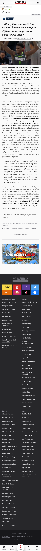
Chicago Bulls (7, 428)
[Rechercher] (2, 2)
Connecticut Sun (28, 425)
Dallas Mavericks (8, 435)
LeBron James (27, 306)
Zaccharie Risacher (29, 378)
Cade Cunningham (28, 399)
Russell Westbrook (28, 361)
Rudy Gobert (26, 313)
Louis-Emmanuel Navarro (24, 39)
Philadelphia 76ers (9, 497)
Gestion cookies (25, 540)
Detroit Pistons (7, 443)
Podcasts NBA (7, 333)
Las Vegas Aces (27, 439)
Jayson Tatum (27, 358)
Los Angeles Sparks (29, 443)
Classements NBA (8, 309)
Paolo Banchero (27, 403)
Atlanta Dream (27, 417)
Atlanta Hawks (7, 414)
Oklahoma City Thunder (7, 488)
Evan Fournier (27, 347)
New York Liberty (28, 450)
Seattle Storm (27, 457)
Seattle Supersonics (9, 514)
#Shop (7, 287)
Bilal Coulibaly (27, 381)
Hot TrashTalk (27, 223)
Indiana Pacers (7, 453)
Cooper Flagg (27, 406)
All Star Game (9, 223)
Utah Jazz (5, 522)
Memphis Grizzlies (9, 464)
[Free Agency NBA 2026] (20, 254)
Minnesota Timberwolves (7, 476)
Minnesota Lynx (28, 446)
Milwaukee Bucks (8, 471)
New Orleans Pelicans (10, 480)
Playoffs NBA (7, 316)
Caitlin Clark (26, 414)
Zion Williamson (28, 351)
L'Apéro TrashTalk (9, 336)
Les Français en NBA (9, 302)
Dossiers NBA (7, 320)
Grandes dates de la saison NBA (9, 341)
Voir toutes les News (20, 235)
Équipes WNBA (27, 468)
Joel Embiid (26, 392)
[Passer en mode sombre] (38, 2)
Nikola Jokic (26, 338)
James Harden (27, 334)
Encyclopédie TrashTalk (7, 325)
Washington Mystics (29, 460)
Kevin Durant (26, 316)
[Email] (32, 39)
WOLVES (8, 228)
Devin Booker (27, 354)
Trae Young (26, 365)
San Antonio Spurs (9, 511)
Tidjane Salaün (27, 388)
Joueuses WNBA (27, 471)
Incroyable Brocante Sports (9, 346)
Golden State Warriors (10, 446)
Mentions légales (16, 540)
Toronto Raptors (8, 518)
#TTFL (7, 293)
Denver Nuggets (8, 439)
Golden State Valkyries (30, 432)
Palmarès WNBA (28, 464)
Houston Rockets (8, 450)
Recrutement (30, 536)
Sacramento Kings (8, 507)
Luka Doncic (26, 327)
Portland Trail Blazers (10, 504)
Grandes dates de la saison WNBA (29, 476)
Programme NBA (8, 306)
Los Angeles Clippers (9, 457)
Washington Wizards (9, 525)
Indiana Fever (27, 435)
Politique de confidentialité (18, 536)
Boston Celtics (7, 417)
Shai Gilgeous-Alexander (27, 373)
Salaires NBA (6, 313)
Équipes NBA (6, 329)
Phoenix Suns (7, 500)
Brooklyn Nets (7, 421)
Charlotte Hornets (8, 425)
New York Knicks (8, 484)
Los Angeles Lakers (9, 460)
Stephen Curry (27, 309)
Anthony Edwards (18, 223)
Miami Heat (6, 468)
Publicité (25, 533)
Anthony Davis (27, 369)
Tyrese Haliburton (28, 396)
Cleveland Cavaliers (9, 432)
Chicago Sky (26, 421)
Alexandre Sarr (27, 385)
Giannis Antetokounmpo (28, 342)
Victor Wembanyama (29, 302)
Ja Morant (25, 320)
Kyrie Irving (26, 324)
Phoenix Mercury (28, 453)
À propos (14, 533)
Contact (20, 533)
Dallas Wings (26, 428)
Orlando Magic (7, 493)
